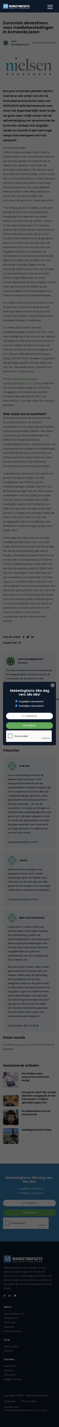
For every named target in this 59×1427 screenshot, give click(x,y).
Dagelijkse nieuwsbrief (31, 701)
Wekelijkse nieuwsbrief (31, 706)
